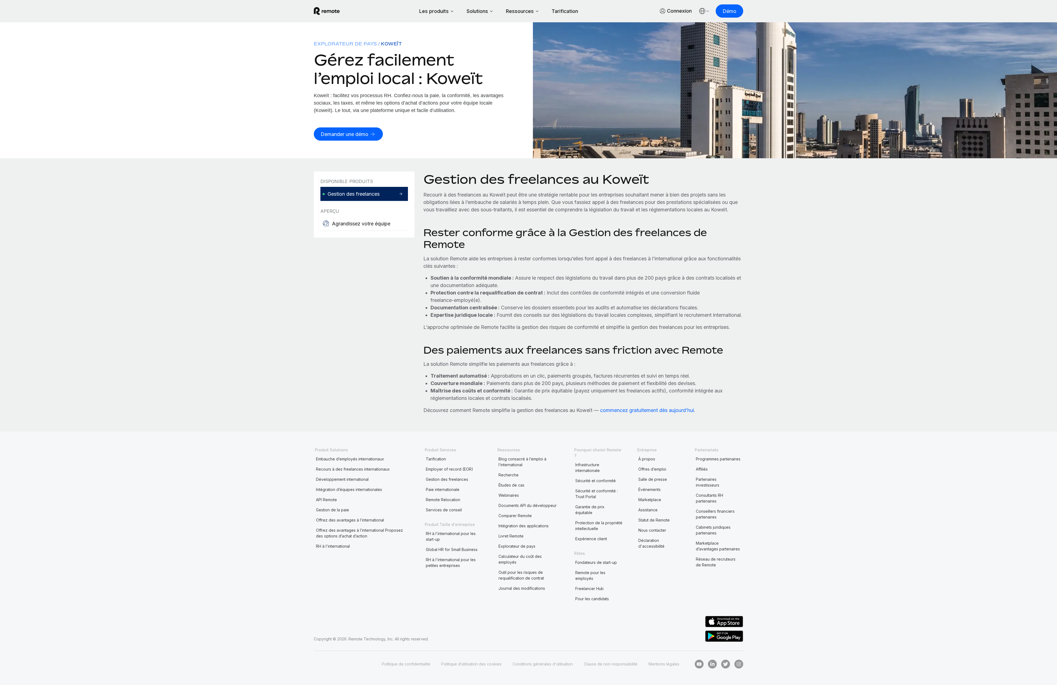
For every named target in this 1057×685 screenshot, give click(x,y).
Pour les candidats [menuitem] (592, 598)
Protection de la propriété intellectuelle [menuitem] (598, 525)
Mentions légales (664, 664)
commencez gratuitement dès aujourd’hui (647, 410)
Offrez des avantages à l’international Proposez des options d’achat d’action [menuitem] (359, 533)
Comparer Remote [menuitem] (515, 515)
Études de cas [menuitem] (511, 485)
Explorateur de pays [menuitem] (345, 44)
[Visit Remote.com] (327, 11)
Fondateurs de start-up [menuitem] (596, 562)
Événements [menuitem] (649, 489)
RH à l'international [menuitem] (333, 546)
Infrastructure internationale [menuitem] (587, 467)
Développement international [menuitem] (342, 479)
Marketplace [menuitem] (649, 499)
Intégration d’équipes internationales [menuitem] (349, 489)
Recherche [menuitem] (508, 475)
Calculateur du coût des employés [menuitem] (520, 559)
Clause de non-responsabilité (611, 664)
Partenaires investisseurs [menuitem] (707, 482)
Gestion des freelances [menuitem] (447, 479)
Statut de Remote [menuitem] (654, 520)
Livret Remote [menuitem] (511, 536)
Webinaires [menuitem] (508, 495)
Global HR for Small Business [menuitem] (452, 549)
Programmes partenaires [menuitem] (718, 459)
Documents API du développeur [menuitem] (527, 505)
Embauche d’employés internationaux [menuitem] (350, 459)
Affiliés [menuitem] (702, 469)
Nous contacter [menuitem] (652, 530)
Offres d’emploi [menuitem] (652, 469)
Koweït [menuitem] (391, 44)
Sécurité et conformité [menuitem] (595, 480)
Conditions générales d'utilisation (543, 664)
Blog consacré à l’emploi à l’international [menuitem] (522, 462)
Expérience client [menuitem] (591, 538)
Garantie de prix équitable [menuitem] (589, 509)
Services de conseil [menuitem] (444, 509)
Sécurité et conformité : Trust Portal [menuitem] (596, 493)
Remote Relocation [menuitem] (443, 499)
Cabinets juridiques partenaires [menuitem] (713, 530)
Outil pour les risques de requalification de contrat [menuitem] (521, 575)
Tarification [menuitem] (436, 459)
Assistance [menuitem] (648, 509)
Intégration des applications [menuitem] (523, 525)
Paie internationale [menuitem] (442, 489)
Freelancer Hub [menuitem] (589, 588)
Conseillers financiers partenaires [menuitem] (715, 514)
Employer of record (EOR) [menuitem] (449, 469)
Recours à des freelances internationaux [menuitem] (353, 469)
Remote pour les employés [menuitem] (590, 575)
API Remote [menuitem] (326, 499)
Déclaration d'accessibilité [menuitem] (651, 543)
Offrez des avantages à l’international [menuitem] (350, 520)
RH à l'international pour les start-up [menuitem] (451, 536)
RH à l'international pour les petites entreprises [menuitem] (451, 562)
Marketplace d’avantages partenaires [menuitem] (718, 546)
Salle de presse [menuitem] (652, 479)
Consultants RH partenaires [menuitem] (709, 498)
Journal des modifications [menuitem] (521, 588)
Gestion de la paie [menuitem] (332, 509)
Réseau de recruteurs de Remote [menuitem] (715, 562)
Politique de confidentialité (406, 664)
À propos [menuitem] (646, 459)
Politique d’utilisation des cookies (471, 664)
